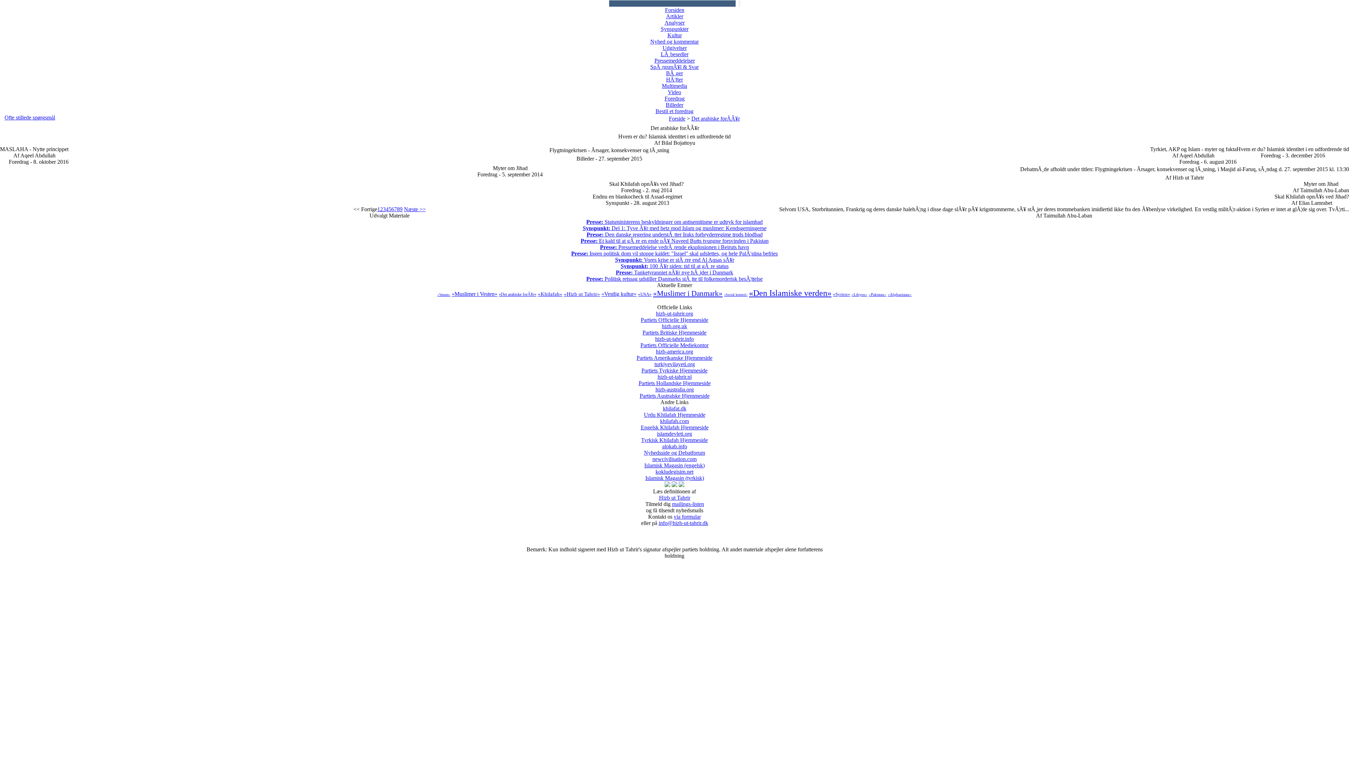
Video (674, 92)
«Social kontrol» (736, 295)
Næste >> (415, 209)
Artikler (674, 16)
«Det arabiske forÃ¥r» (517, 294)
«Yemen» (443, 295)
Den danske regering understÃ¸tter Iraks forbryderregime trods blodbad (675, 235)
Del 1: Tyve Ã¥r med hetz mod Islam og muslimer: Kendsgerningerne (675, 228)
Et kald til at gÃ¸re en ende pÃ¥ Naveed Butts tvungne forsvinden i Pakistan (675, 241)
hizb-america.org (674, 355)
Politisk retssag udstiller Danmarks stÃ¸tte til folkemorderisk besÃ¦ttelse (674, 279)
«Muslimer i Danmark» (688, 293)
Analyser (675, 23)
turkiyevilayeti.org (674, 367)
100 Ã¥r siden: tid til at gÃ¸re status (675, 266)
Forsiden (674, 10)
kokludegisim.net (674, 475)
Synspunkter (675, 29)
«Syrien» (841, 294)
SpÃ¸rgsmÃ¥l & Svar (674, 67)
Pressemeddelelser (674, 61)
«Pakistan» (877, 294)
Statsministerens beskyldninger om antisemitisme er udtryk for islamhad (674, 222)
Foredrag (675, 99)
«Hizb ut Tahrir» (582, 294)
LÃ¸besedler (675, 54)
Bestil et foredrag (674, 111)
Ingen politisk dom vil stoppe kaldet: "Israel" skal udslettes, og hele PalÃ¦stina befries (674, 254)
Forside (677, 119)
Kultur (674, 35)
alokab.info (674, 449)
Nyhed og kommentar (674, 42)
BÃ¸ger (674, 73)
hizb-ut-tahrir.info (674, 342)
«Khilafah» (550, 294)
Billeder (674, 105)
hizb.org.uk (674, 329)
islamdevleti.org (674, 437)
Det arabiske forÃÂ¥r (715, 119)
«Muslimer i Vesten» (474, 294)
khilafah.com (675, 424)
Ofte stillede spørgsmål (30, 118)
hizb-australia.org (675, 393)
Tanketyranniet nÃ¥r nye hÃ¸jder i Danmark (674, 272)
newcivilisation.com (674, 462)
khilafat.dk (674, 412)
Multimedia (674, 86)
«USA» (645, 294)
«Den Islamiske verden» (790, 293)
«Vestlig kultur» (619, 294)
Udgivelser (675, 48)
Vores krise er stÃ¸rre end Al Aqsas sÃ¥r (674, 260)
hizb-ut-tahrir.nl (675, 380)
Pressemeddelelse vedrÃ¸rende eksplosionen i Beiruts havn (674, 247)
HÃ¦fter (674, 80)
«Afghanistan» (900, 294)
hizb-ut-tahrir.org (674, 317)
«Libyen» (859, 294)
